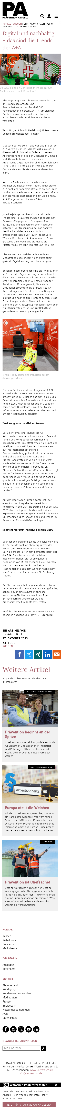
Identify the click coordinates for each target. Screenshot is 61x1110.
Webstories (9, 940)
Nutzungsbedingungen (16, 1009)
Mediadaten (10, 997)
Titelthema (9, 968)
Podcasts (8, 944)
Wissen (17, 24)
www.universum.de (41, 1070)
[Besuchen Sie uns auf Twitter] (21, 1029)
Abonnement (10, 985)
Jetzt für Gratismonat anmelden (29, 1104)
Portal (7, 24)
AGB (5, 1013)
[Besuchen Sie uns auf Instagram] (13, 1029)
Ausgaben (9, 964)
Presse (7, 1001)
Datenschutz (10, 1017)
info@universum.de (30, 1073)
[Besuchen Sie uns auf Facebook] (6, 1029)
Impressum (9, 1005)
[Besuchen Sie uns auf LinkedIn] (36, 1029)
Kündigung (9, 989)
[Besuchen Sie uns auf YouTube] (28, 1029)
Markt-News (10, 948)
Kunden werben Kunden (17, 993)
